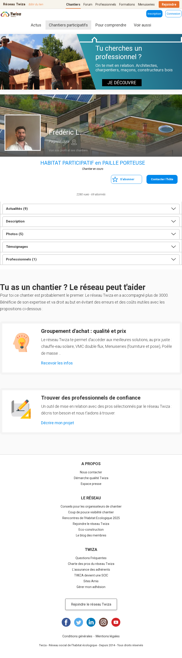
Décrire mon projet (57, 422)
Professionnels (105, 4)
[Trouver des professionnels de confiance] (21, 409)
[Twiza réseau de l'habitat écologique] (11, 14)
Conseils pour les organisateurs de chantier (91, 506)
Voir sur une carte (73, 142)
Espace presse (91, 484)
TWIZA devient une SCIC (91, 575)
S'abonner (127, 179)
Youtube (115, 622)
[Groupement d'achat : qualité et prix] (21, 342)
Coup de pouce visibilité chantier (91, 512)
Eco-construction (91, 529)
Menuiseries (146, 4)
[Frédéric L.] (22, 132)
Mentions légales (108, 636)
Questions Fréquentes (91, 558)
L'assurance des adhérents (91, 569)
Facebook (66, 622)
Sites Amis (91, 581)
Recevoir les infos (57, 363)
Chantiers (73, 4)
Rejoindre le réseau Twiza (91, 524)
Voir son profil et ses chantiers (68, 150)
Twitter (78, 622)
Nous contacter (91, 472)
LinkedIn (91, 622)
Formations (127, 4)
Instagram (103, 622)
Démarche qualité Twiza (91, 478)
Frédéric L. (65, 132)
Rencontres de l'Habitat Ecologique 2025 (91, 518)
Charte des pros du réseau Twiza (91, 564)
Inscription (154, 13)
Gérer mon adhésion (91, 587)
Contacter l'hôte (162, 179)
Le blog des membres (91, 535)
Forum (87, 4)
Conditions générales (77, 636)
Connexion (173, 13)
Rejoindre (169, 4)
